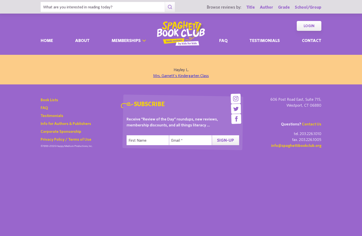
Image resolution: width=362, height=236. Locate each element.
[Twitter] (236, 109)
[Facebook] (236, 119)
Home (47, 40)
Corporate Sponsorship (61, 131)
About (82, 40)
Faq (223, 40)
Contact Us (311, 124)
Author (266, 7)
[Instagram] (235, 99)
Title (250, 7)
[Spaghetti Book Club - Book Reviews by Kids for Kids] (181, 33)
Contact (311, 40)
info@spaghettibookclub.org (296, 145)
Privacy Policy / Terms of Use (66, 139)
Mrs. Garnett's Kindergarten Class (181, 75)
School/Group (308, 7)
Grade (284, 7)
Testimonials (264, 40)
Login (309, 26)
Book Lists (49, 100)
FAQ (44, 107)
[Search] (170, 7)
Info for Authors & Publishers (66, 123)
